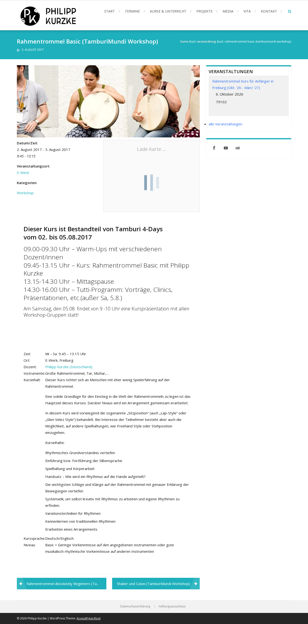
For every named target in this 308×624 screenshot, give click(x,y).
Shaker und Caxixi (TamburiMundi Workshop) (153, 583)
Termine (132, 11)
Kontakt (269, 11)
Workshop (25, 192)
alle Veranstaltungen (225, 124)
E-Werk (23, 172)
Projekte (204, 11)
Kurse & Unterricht (168, 11)
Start (109, 11)
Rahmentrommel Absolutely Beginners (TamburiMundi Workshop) (66, 583)
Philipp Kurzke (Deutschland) (68, 366)
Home (184, 41)
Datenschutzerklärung (135, 606)
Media (228, 11)
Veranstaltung (206, 41)
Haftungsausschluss (172, 606)
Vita (247, 11)
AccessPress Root (89, 618)
